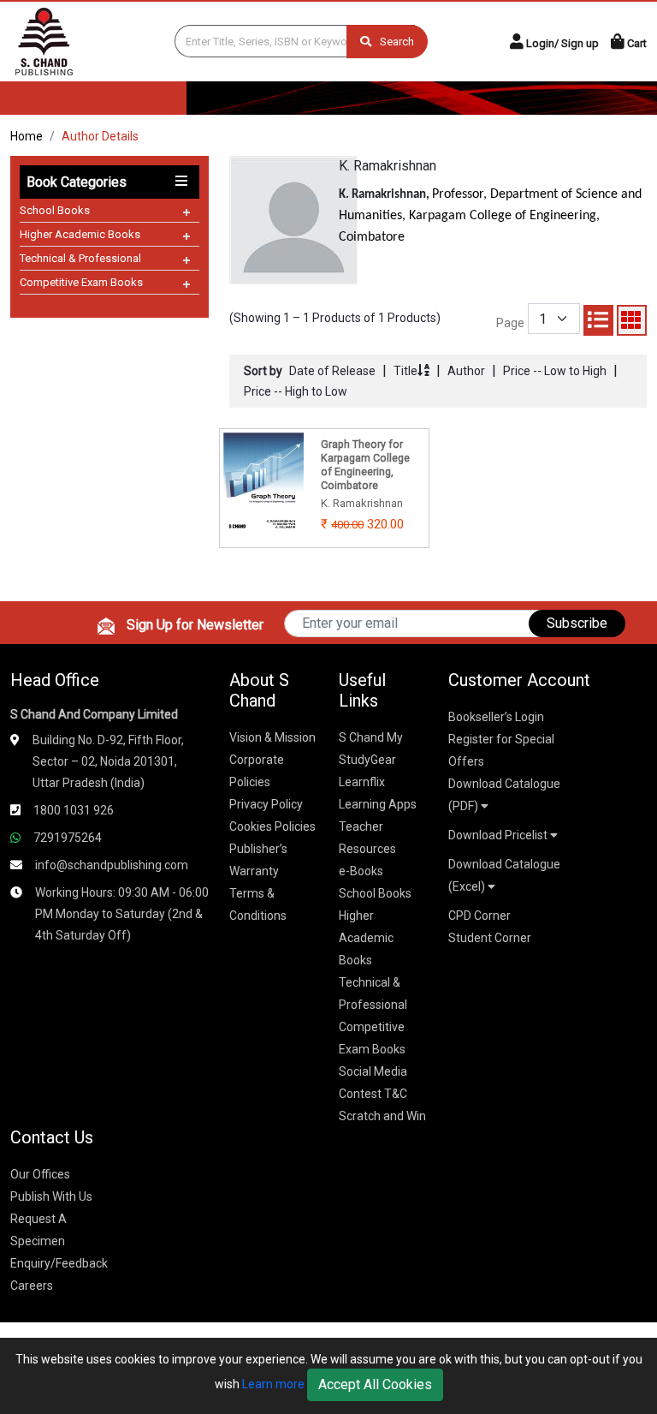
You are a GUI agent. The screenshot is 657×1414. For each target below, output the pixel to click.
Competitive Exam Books (81, 282)
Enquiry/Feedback (59, 1263)
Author (466, 371)
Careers (31, 1285)
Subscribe (577, 623)
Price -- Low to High (555, 371)
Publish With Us (51, 1196)
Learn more (273, 1384)
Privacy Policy (266, 804)
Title (405, 371)
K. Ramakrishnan (387, 166)
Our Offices (40, 1174)
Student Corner (489, 938)
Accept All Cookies (375, 1384)
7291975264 (67, 837)
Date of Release (332, 371)
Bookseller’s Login (496, 717)
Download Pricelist (499, 835)
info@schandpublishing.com (111, 865)
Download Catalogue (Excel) (504, 875)
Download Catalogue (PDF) (504, 795)
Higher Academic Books (80, 234)
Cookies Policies (272, 826)
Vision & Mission (272, 737)
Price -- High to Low (295, 391)
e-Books (361, 871)
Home (26, 136)
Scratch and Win (382, 1116)
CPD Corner (479, 915)
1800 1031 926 (73, 810)
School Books (55, 210)
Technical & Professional (80, 258)
